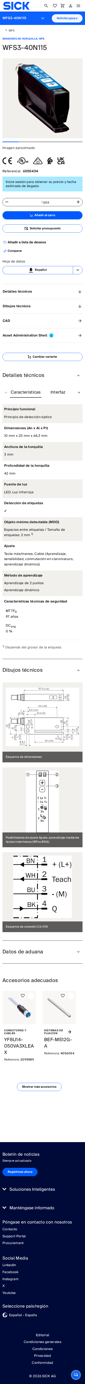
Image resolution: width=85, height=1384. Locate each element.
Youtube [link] (9, 1293)
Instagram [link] (10, 1279)
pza (46, 202)
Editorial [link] (42, 1335)
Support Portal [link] (14, 1236)
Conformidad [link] (42, 1363)
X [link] (3, 1286)
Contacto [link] (9, 1229)
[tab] (25, 392)
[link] (16, 6)
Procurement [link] (13, 1243)
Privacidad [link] (42, 1356)
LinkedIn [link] (9, 1265)
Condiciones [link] (42, 1349)
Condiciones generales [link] (42, 1342)
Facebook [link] (10, 1272)
